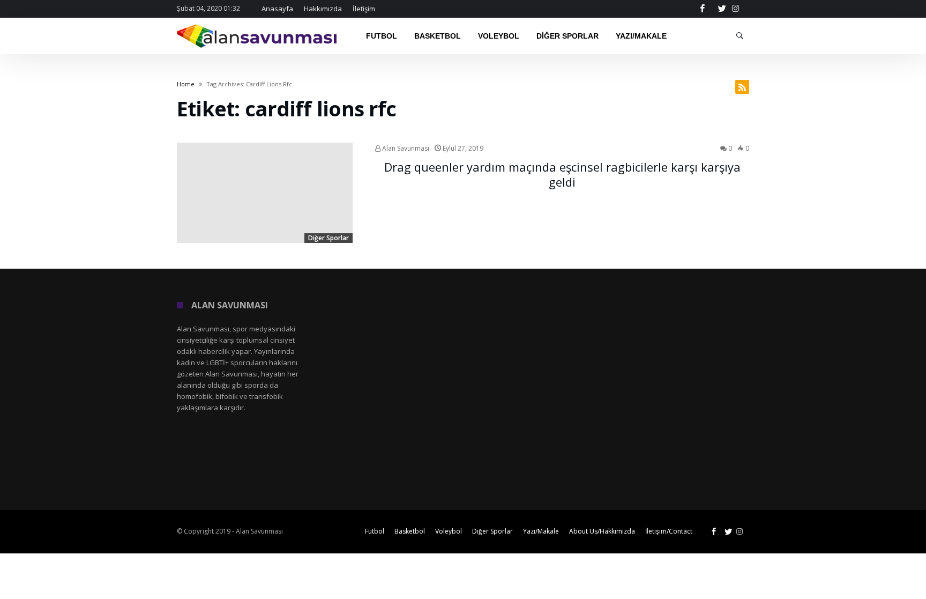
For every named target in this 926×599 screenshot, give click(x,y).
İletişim (364, 8)
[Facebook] (702, 9)
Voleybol (448, 531)
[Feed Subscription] (742, 87)
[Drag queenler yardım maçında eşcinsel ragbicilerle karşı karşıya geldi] (265, 193)
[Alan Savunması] (258, 24)
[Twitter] (721, 9)
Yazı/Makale (541, 531)
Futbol (374, 531)
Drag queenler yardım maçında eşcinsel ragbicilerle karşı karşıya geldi (562, 174)
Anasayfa (277, 8)
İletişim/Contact (668, 531)
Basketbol (409, 531)
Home (186, 84)
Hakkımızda (323, 8)
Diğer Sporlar (328, 237)
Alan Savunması (404, 148)
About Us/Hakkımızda (602, 531)
